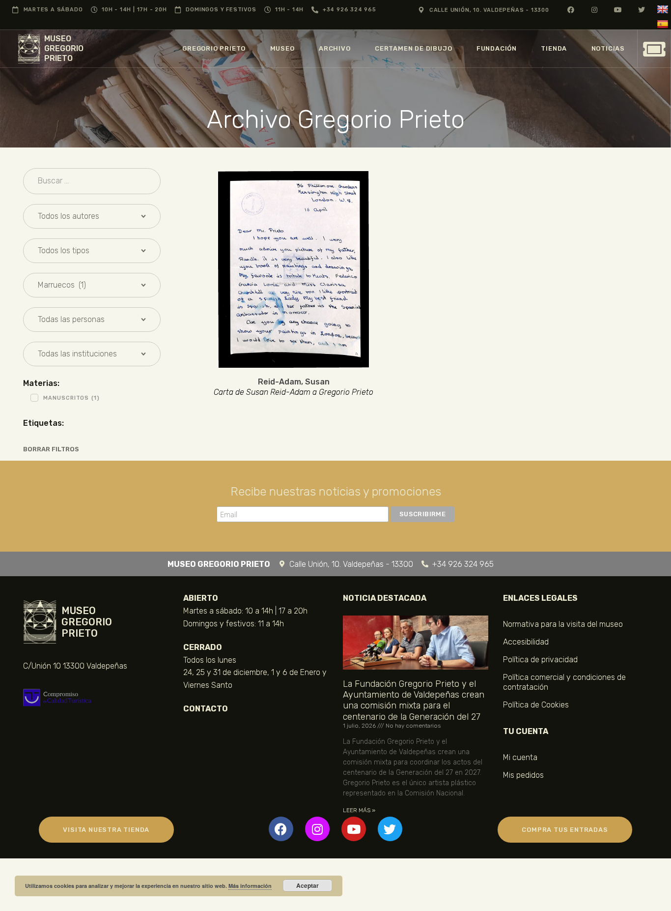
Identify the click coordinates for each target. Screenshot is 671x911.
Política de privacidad (540, 659)
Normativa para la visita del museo (563, 624)
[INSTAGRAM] (594, 9)
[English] (664, 9)
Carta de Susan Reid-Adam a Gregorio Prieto (293, 392)
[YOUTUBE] (618, 9)
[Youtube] (353, 829)
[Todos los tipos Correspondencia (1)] (92, 250)
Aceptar (307, 885)
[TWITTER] (641, 9)
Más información (250, 885)
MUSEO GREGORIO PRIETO (64, 48)
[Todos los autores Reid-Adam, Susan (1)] (92, 216)
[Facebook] (281, 829)
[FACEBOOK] (571, 9)
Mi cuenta (520, 757)
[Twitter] (390, 829)
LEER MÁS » (359, 810)
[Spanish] (664, 24)
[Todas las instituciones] (92, 354)
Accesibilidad (526, 642)
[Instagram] (317, 829)
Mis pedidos (523, 775)
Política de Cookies (536, 704)
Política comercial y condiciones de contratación (564, 682)
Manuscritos (71, 398)
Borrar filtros (51, 449)
